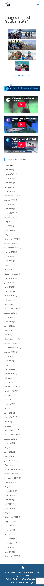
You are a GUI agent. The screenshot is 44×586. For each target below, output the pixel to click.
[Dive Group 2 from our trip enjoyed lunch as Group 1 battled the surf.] (15, 45)
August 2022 (9, 222)
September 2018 (11, 347)
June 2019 (8, 321)
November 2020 (11, 274)
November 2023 (11, 195)
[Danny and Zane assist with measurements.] (22, 66)
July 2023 (8, 204)
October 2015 (10, 473)
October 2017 (10, 391)
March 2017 (9, 417)
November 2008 (11, 556)
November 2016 (11, 434)
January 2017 (9, 426)
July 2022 (8, 226)
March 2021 (9, 269)
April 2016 (8, 452)
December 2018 (11, 339)
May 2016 (8, 447)
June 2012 (8, 508)
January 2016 (9, 460)
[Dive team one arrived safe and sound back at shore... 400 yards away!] (29, 45)
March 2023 (9, 213)
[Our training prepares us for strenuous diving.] (29, 34)
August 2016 (9, 439)
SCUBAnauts (30, 572)
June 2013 (8, 499)
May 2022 (8, 235)
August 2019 (9, 313)
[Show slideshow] (22, 76)
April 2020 (8, 291)
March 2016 (9, 456)
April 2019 (8, 326)
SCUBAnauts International (18, 159)
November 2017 (11, 387)
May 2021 (8, 265)
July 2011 (8, 525)
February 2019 (10, 334)
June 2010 (8, 552)
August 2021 (9, 252)
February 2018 (10, 378)
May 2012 (8, 512)
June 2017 (8, 404)
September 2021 (11, 248)
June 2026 (8, 169)
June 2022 (8, 230)
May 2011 (8, 534)
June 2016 (8, 443)
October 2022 (10, 217)
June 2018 (8, 360)
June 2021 (8, 261)
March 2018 (9, 373)
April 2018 (8, 369)
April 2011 (8, 538)
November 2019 (11, 308)
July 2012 (8, 504)
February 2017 (10, 421)
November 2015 (11, 469)
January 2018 (9, 382)
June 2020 (8, 287)
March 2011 (9, 543)
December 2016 (11, 430)
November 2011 (11, 517)
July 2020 (8, 282)
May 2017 (8, 408)
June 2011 (8, 530)
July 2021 (8, 256)
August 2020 (9, 278)
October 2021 (10, 243)
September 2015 (11, 478)
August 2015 (9, 482)
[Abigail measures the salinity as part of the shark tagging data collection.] (15, 55)
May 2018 (8, 365)
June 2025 (8, 182)
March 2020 (9, 295)
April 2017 (8, 413)
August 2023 (9, 200)
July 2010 (8, 547)
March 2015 (9, 491)
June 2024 (8, 191)
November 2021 (11, 239)
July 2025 (8, 178)
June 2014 (8, 495)
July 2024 (8, 187)
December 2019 (11, 304)
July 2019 (8, 317)
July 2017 (8, 400)
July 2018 (8, 356)
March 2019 (9, 330)
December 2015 (11, 465)
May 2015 (8, 486)
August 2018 (9, 352)
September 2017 (11, 395)
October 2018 (10, 343)
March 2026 (9, 174)
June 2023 (8, 208)
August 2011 (9, 521)
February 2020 (10, 300)
